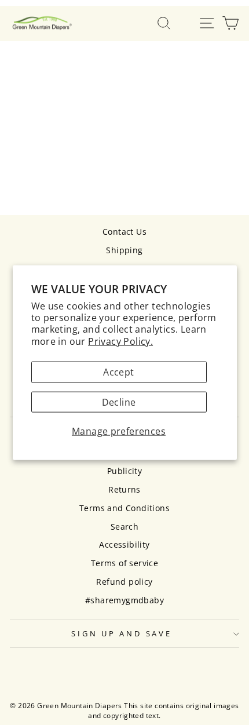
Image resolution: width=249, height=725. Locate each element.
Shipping (124, 250)
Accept (118, 372)
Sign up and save (121, 634)
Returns (124, 489)
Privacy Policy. (120, 340)
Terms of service (124, 563)
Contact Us (124, 231)
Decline (119, 401)
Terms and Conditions (124, 507)
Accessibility (124, 544)
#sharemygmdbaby (124, 600)
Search (124, 526)
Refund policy (124, 581)
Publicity (124, 470)
